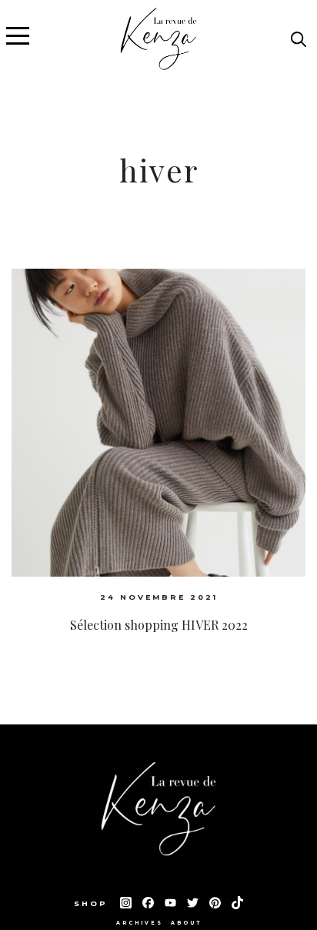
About (186, 923)
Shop (93, 903)
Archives (139, 923)
